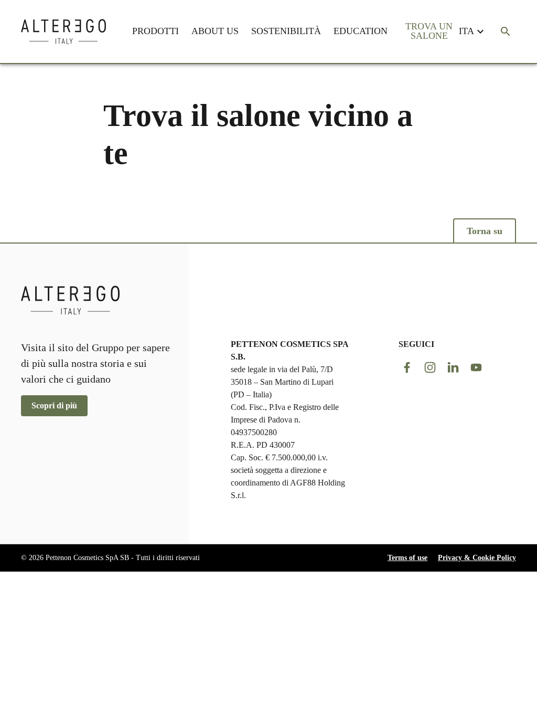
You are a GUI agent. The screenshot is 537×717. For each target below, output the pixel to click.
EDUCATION (361, 31)
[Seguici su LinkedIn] (453, 367)
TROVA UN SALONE (429, 31)
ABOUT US (215, 31)
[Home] (63, 31)
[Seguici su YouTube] (476, 367)
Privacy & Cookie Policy (477, 558)
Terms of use (407, 558)
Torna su (484, 231)
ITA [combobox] (466, 31)
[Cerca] (505, 31)
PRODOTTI (155, 31)
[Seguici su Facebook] (407, 367)
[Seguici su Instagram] (430, 367)
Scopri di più (54, 405)
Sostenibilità (286, 31)
